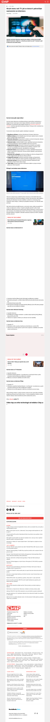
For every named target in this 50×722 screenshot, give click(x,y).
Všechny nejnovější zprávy (25, 518)
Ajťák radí (36, 654)
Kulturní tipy (30, 654)
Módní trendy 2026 (17, 655)
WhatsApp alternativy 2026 (27, 655)
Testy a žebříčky (10, 545)
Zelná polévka (10, 660)
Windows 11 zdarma (38, 665)
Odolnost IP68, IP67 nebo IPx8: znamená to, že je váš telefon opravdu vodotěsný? (24, 591)
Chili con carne (18, 659)
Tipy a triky (11, 6)
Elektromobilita (39, 666)
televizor (8, 501)
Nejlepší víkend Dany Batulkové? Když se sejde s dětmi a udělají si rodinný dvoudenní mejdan (34, 699)
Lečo (29, 660)
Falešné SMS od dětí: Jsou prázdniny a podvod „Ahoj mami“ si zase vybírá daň (23, 577)
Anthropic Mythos (10, 666)
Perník (26, 660)
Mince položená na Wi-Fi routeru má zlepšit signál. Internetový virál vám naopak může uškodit (15, 680)
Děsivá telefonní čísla (19, 652)
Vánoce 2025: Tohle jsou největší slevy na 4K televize (18, 362)
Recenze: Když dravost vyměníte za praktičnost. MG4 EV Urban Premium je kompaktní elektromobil (14, 699)
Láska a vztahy (24, 654)
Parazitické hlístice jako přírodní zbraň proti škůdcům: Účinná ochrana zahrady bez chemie (34, 685)
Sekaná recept (21, 660)
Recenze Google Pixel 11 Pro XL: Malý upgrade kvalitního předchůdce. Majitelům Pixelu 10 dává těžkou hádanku (15, 675)
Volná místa (9, 613)
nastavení (14, 501)
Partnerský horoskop (36, 652)
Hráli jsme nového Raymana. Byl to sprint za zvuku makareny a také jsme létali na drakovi (15, 685)
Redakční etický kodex (29, 613)
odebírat (25, 628)
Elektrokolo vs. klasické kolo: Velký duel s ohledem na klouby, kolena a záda (23, 588)
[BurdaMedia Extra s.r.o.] (13, 608)
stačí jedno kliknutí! (35, 46)
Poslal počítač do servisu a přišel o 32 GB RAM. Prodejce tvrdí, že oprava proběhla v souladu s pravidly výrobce (15, 689)
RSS (24, 616)
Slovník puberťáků (27, 652)
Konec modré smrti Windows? (27, 665)
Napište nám (21, 506)
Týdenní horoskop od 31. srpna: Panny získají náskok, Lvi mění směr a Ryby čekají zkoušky (33, 694)
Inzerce (25, 614)
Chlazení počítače (19, 664)
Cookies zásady (10, 620)
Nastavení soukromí (11, 617)
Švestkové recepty (34, 660)
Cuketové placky (39, 659)
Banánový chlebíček (11, 659)
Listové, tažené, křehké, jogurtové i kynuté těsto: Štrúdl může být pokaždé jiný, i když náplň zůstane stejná (33, 675)
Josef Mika (8, 13)
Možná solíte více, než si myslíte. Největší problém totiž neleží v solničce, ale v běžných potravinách (34, 680)
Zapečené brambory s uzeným (16, 661)
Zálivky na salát (32, 659)
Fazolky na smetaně (27, 657)
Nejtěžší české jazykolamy (16, 654)
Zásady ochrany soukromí (12, 619)
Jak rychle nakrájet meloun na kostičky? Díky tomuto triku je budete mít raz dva (34, 690)
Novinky (8, 525)
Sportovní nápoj (25, 659)
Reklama (9, 614)
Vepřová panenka (19, 657)
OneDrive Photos (17, 665)
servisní (19, 501)
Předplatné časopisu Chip (12, 612)
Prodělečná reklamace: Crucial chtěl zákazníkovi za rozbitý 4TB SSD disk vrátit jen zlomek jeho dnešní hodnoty (16, 694)
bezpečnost (9, 565)
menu (23, 501)
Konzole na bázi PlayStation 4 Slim (28, 666)
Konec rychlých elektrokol (29, 664)
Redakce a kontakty (28, 612)
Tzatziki (15, 660)
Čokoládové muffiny (36, 657)
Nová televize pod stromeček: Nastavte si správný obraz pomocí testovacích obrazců (19, 220)
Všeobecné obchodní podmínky (14, 616)
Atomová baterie (18, 666)
